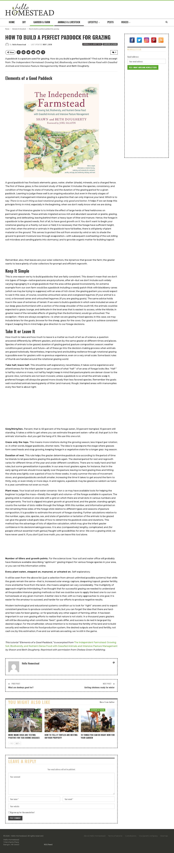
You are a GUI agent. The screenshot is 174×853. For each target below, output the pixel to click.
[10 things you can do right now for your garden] (98, 720)
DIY (24, 22)
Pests (110, 22)
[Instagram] (146, 40)
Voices (124, 22)
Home (12, 22)
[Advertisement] (61, 250)
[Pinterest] (153, 40)
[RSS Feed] (161, 40)
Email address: (133, 56)
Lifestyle (93, 22)
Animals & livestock (69, 22)
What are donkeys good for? (20, 687)
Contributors (130, 836)
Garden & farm (41, 22)
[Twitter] (139, 40)
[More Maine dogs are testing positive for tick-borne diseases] (25, 720)
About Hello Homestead (94, 836)
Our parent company (148, 836)
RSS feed (48, 844)
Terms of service (115, 836)
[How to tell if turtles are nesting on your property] (61, 720)
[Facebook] (132, 40)
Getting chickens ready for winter (99, 687)
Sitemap (164, 836)
